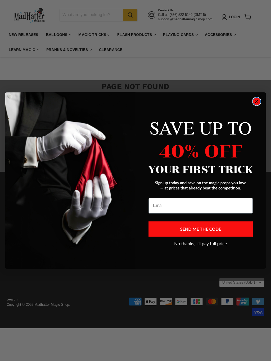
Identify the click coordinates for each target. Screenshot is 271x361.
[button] (200, 229)
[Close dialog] (257, 101)
